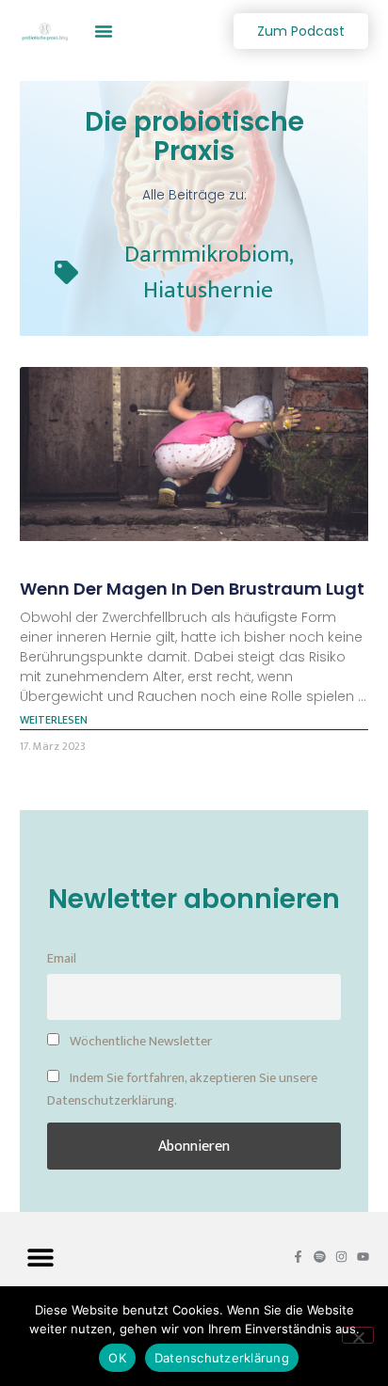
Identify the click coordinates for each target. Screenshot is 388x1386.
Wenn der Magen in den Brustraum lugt (192, 588)
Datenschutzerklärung (221, 1357)
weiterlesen (54, 719)
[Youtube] (363, 1257)
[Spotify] (320, 1257)
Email (61, 959)
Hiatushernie (208, 290)
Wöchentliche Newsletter (139, 1041)
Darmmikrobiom (206, 254)
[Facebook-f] (298, 1257)
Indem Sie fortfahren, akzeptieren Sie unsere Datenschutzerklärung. (182, 1089)
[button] (103, 31)
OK (117, 1357)
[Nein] (358, 1335)
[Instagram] (341, 1257)
